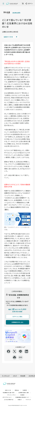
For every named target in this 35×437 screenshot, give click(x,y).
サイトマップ (28, 399)
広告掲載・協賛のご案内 (24, 392)
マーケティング (6, 375)
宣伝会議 (22, 375)
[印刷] (14, 357)
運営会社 (18, 390)
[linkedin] (26, 351)
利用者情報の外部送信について (23, 397)
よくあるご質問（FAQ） (9, 399)
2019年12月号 (16, 12)
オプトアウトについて (8, 397)
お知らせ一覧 (9, 390)
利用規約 (23, 395)
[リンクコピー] (20, 357)
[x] (14, 351)
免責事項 (26, 390)
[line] (20, 351)
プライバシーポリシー (12, 395)
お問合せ (20, 399)
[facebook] (8, 351)
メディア (15, 375)
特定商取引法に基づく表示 (9, 392)
